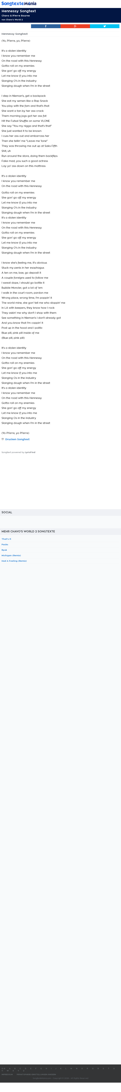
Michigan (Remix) (11, 555)
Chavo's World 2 (14, 20)
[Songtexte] (56, 3)
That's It (6, 539)
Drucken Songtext (17, 439)
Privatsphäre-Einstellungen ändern (36, 1074)
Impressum (7, 1074)
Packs (5, 544)
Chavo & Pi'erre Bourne (16, 16)
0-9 (3, 1068)
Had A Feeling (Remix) (14, 561)
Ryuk (4, 550)
